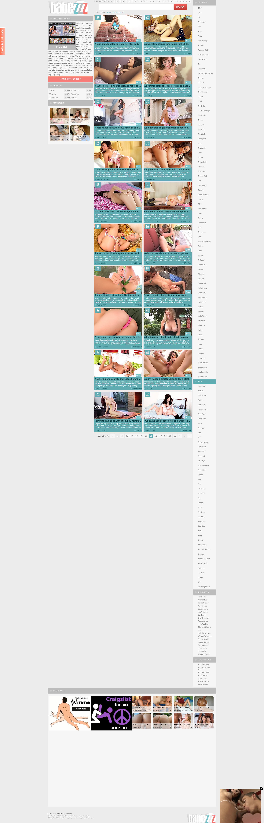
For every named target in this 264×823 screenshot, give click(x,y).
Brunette (201, 167)
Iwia (199, 630)
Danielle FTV (151, 263)
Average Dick (203, 55)
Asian (200, 36)
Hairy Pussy (202, 288)
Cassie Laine (203, 609)
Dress (200, 213)
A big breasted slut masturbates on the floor (167, 169)
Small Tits (201, 493)
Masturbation (203, 363)
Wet (199, 582)
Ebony (200, 218)
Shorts (200, 475)
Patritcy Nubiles (152, 221)
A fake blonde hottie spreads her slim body (117, 44)
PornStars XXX (203, 672)
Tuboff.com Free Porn (204, 668)
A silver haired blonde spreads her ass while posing (121, 253)
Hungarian (202, 302)
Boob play (202, 139)
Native (200, 391)
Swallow (201, 517)
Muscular (201, 386)
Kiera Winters (203, 624)
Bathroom (201, 69)
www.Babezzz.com (65, 814)
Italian (200, 330)
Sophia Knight (203, 639)
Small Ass (201, 489)
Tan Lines (201, 521)
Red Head (202, 447)
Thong (200, 540)
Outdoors (201, 405)
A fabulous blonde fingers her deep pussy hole (168, 211)
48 (136, 436)
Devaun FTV (101, 138)
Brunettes (201, 171)
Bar (199, 64)
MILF (114, 13)
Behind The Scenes (205, 73)
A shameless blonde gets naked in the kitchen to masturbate (175, 44)
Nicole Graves (203, 603)
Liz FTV (149, 389)
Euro (200, 227)
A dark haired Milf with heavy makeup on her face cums (123, 128)
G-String (201, 260)
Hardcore (201, 293)
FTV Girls (138, 54)
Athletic (201, 45)
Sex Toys (201, 461)
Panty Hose (202, 419)
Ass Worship (202, 41)
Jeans (200, 335)
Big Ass (201, 78)
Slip (199, 484)
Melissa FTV (101, 305)
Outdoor (201, 400)
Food (200, 251)
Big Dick (201, 83)
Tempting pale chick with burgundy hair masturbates (122, 421)
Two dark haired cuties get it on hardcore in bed (169, 421)
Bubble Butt (202, 176)
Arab (200, 31)
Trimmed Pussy (204, 559)
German (201, 269)
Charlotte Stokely (204, 627)
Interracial (201, 321)
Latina (200, 349)
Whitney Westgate (204, 636)
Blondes (201, 125)
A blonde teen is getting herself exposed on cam (169, 128)
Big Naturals (202, 92)
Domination (202, 209)
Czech (200, 199)
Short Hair (202, 470)
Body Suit (201, 134)
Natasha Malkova (204, 633)
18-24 (200, 8)
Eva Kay (149, 96)
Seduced (201, 456)
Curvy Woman (203, 195)
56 (175, 436)
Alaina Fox (202, 651)
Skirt (199, 479)
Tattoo (200, 531)
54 (165, 436)
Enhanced (202, 223)
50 (146, 436)
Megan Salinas (203, 642)
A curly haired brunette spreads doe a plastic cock (170, 379)
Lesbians (201, 358)
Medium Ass (202, 367)
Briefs (200, 153)
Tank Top (201, 526)
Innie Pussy (202, 316)
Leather (201, 353)
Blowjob (201, 129)
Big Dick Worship (204, 87)
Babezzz (68, 7)
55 (170, 436)
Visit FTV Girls (70, 79)
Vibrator (201, 573)
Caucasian (202, 185)
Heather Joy (150, 431)
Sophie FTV (101, 96)
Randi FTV (202, 597)
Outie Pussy (202, 409)
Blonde (200, 120)
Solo (199, 498)
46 (127, 436)
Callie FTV (150, 138)
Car (199, 181)
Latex (200, 344)
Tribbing (201, 554)
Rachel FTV (150, 305)
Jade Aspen (150, 179)
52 (156, 436)
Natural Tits (202, 395)
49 (141, 436)
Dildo (200, 204)
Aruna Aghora (102, 221)
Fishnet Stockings (204, 241)
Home (109, 13)
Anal (199, 27)
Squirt (200, 507)
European (201, 232)
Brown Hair (202, 162)
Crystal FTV (150, 347)
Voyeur (200, 578)
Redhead (201, 451)
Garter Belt (202, 265)
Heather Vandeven (104, 179)
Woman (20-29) (204, 587)
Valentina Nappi (204, 654)
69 (199, 17)
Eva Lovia (201, 615)
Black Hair (202, 106)
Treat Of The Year (204, 549)
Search (180, 7)
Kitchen (201, 339)
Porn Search (202, 675)
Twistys (188, 54)
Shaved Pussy (203, 465)
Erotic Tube (202, 678)
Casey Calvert (203, 645)
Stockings (201, 512)
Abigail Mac (202, 606)
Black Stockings (204, 111)
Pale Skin (201, 414)
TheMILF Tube (203, 681)
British (200, 157)
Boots (200, 143)
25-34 (200, 13)
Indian (200, 307)
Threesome (202, 545)
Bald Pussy (202, 59)
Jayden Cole (101, 431)
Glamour (201, 274)
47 (132, 436)
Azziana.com (203, 684)
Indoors (201, 311)
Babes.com (187, 431)
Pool (199, 433)
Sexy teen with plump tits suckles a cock (165, 295)
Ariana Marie (203, 600)
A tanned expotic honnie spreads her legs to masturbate (124, 86)
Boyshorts (201, 148)
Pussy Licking (203, 442)
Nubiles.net (187, 179)
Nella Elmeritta (102, 389)
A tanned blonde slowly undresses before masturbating (123, 379)
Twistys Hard (202, 563)
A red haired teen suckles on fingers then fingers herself (124, 337)
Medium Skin (203, 372)
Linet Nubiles (101, 263)
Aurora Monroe (102, 347)
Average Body (203, 50)
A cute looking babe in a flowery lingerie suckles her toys (124, 169)
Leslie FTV (101, 54)
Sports (200, 503)
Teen (200, 535)
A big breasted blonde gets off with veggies (166, 337)
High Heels (202, 297)
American (201, 22)
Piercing (201, 428)
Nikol (148, 54)
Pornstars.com (203, 664)
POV (199, 437)
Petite (200, 423)
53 (161, 436)
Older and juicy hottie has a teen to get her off (167, 253)
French (200, 255)
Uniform (201, 568)
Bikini (200, 101)
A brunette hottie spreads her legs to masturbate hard (172, 86)
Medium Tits (202, 377)
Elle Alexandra (203, 618)
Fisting (200, 246)
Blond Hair (202, 115)
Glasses (201, 279)
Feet (199, 237)
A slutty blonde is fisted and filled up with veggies (120, 295)
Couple (201, 190)
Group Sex (202, 283)
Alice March (202, 648)
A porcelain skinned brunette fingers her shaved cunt (122, 211)
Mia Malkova (202, 612)
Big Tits (201, 97)
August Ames (203, 621)
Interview (201, 325)
